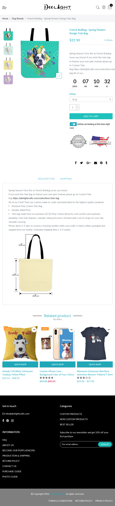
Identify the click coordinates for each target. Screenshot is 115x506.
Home (5, 18)
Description (46, 178)
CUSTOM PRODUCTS (71, 414)
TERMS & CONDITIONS (60, 500)
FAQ (4, 440)
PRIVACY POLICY (104, 500)
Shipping (66, 178)
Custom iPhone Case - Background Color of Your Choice (57, 373)
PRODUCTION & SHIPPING (16, 455)
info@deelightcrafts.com (17, 413)
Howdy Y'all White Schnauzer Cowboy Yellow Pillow (17, 373)
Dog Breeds (18, 18)
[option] (40, 55)
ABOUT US (8, 445)
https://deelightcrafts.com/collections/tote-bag (36, 198)
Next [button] (57, 55)
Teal (75, 99)
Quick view (34, 329)
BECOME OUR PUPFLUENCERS (18, 450)
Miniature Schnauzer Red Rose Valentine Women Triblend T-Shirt (95, 373)
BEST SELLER (67, 424)
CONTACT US (9, 466)
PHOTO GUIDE (10, 476)
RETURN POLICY (10, 461)
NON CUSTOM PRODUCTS (74, 419)
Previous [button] (23, 55)
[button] (47, 377)
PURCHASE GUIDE (11, 471)
